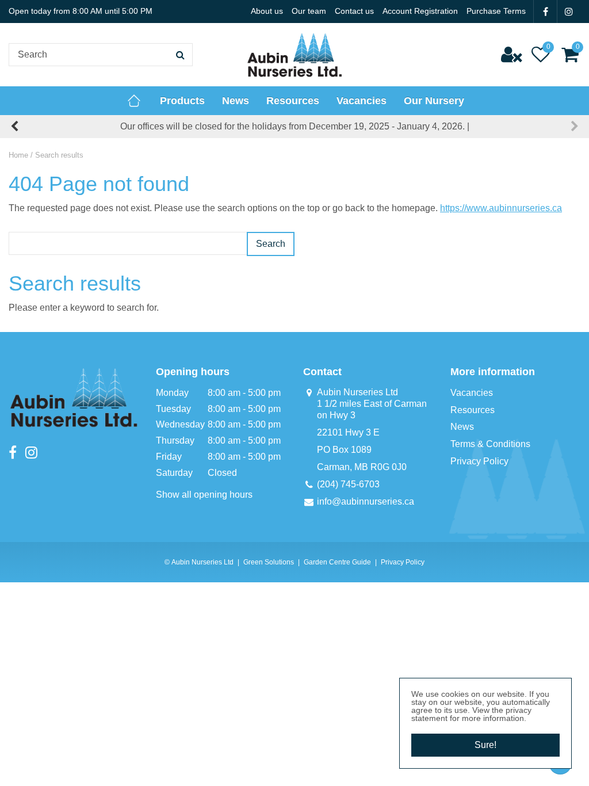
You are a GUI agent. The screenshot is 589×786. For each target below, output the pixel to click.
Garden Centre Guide (337, 562)
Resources (472, 410)
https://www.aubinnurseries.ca (501, 208)
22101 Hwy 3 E (348, 432)
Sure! (485, 745)
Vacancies (471, 393)
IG (569, 11)
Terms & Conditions (490, 444)
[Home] (134, 100)
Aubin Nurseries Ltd (357, 392)
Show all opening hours (204, 494)
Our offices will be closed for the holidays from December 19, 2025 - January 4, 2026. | (294, 126)
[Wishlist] (540, 54)
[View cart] (570, 54)
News (462, 427)
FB (545, 11)
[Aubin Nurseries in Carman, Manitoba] (294, 55)
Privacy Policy (479, 461)
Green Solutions (268, 562)
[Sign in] (511, 54)
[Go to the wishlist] (540, 54)
